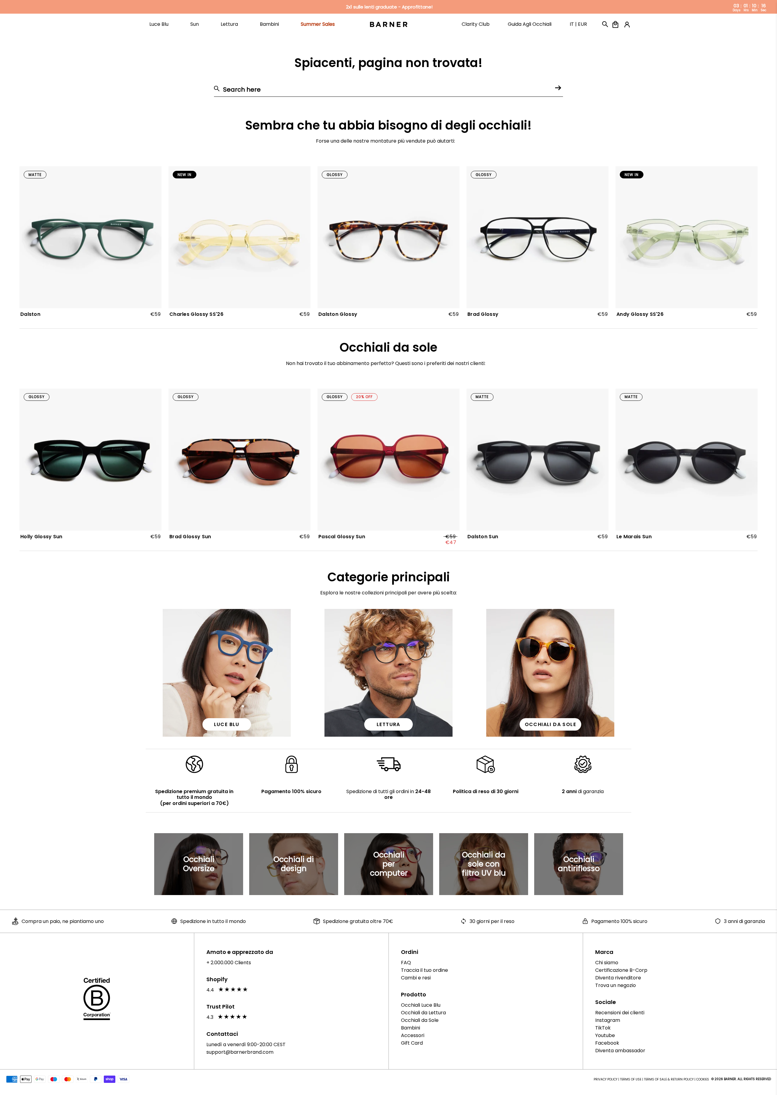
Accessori (412, 1035)
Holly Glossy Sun (41, 536)
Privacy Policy (605, 1079)
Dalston (30, 314)
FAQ (406, 962)
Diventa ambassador (620, 1050)
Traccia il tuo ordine (424, 970)
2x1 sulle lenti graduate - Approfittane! (389, 7)
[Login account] (625, 24)
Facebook (607, 1042)
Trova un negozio (615, 985)
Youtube (605, 1035)
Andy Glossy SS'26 (639, 314)
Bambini (410, 1027)
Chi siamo (606, 962)
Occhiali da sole (388, 347)
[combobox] (388, 90)
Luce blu (226, 724)
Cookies (702, 1079)
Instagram (607, 1020)
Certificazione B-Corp (621, 970)
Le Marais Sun (634, 536)
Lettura (388, 724)
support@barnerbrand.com (239, 1052)
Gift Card (412, 1042)
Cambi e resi (416, 977)
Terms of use (630, 1079)
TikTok (603, 1027)
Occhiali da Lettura (423, 1012)
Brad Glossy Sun (190, 536)
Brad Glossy (482, 314)
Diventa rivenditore (618, 977)
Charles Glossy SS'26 (196, 314)
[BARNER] (389, 24)
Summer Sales (318, 27)
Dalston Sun (482, 536)
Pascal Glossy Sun (341, 537)
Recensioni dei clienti (619, 1012)
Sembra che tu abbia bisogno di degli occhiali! (388, 125)
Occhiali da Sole (420, 1020)
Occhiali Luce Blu (420, 1005)
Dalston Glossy (337, 314)
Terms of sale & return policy (669, 1079)
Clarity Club (476, 27)
